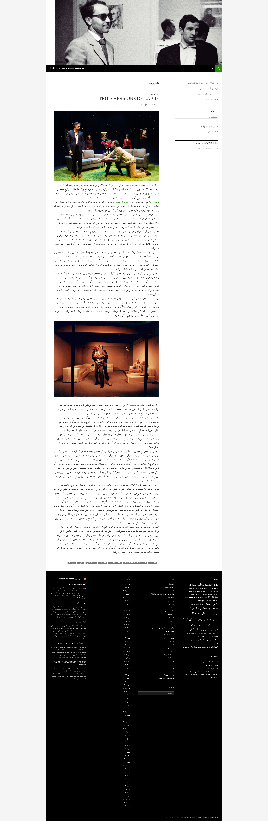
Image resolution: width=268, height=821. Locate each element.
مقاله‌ (172, 668)
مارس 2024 (127, 635)
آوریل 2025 (127, 604)
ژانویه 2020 (127, 779)
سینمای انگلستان (212, 620)
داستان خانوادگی (169, 631)
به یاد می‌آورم (170, 608)
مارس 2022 (127, 702)
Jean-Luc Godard (196, 592)
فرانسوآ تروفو (192, 634)
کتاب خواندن (206, 647)
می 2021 (127, 735)
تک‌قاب (172, 625)
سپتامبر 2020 (126, 762)
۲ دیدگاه (142, 105)
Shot (172, 591)
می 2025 (127, 601)
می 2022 (127, 695)
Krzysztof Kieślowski (202, 595)
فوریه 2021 (127, 746)
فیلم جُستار (171, 648)
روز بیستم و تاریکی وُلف (79, 603)
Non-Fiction (213, 597)
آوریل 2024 (127, 631)
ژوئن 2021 (127, 732)
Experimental (169, 588)
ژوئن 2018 (127, 803)
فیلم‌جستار (215, 637)
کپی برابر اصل (185, 647)
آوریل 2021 (127, 739)
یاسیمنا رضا (154, 202)
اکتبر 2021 (127, 719)
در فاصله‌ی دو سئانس (168, 635)
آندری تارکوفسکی (193, 597)
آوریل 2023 (127, 668)
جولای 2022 (126, 688)
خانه (212, 68)
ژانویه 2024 (127, 638)
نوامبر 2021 (127, 715)
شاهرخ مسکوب (214, 630)
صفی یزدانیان (203, 630)
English (171, 584)
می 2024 (127, 628)
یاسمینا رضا (72, 563)
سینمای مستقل (199, 625)
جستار (192, 604)
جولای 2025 (126, 598)
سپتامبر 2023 (126, 651)
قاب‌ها (172, 651)
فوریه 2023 (127, 675)
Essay (201, 589)
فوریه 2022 (127, 705)
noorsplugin (214, 817)
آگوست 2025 (126, 594)
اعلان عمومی (170, 604)
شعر (209, 630)
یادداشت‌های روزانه (169, 675)
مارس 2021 (127, 742)
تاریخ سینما (201, 601)
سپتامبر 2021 (126, 722)
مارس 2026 (127, 584)
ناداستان (198, 637)
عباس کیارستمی (192, 629)
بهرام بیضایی (208, 600)
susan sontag (204, 597)
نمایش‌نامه (81, 563)
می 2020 (127, 769)
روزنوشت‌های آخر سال (168, 638)
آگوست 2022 (126, 685)
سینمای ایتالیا (202, 620)
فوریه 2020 (127, 776)
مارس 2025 (127, 608)
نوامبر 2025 (127, 588)
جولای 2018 (126, 799)
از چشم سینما (170, 601)
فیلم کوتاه (185, 633)
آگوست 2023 (126, 655)
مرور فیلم (171, 665)
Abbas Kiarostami (207, 585)
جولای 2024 (126, 621)
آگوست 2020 (126, 766)
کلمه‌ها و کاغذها (153, 95)
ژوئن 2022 (127, 692)
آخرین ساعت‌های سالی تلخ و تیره (77, 584)
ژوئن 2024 (127, 625)
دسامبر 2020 (126, 752)
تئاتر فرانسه (103, 563)
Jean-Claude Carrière (211, 592)
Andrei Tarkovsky (211, 589)
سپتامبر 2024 (126, 614)
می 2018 (127, 806)
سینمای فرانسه (210, 625)
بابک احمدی (214, 600)
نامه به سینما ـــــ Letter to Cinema (67, 68)
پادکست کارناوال (169, 611)
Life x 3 (153, 563)
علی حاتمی (214, 634)
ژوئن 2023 (127, 662)
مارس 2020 (127, 772)
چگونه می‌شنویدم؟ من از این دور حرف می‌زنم (162, 628)
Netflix (192, 595)
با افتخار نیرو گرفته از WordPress (175, 817)
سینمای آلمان (214, 614)
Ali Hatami (192, 585)
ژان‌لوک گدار (214, 647)
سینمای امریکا (200, 614)
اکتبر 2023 (127, 648)
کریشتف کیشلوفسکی (196, 647)
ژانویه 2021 (127, 749)
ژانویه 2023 (127, 678)
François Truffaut (192, 589)
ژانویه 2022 (127, 709)
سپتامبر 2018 (126, 793)
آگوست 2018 (126, 796)
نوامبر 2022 (127, 682)
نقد (173, 672)
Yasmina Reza (115, 563)
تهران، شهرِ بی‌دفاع (81, 622)
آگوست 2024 (126, 618)
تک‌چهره (171, 621)
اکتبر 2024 (127, 611)
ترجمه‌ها (171, 618)
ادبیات (186, 597)
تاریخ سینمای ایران (208, 604)
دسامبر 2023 (126, 641)
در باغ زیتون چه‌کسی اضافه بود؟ (204, 608)
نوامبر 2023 (127, 645)
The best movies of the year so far (162, 594)
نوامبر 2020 (127, 756)
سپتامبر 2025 (126, 591)
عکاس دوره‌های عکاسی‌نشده (204, 633)
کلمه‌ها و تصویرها (169, 655)
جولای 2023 (126, 658)
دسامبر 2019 (126, 782)
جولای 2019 (126, 789)
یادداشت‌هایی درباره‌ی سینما (166, 678)
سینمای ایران (189, 620)
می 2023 (127, 665)
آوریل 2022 (127, 698)
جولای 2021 (126, 729)
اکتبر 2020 (127, 759)
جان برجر (196, 604)
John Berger (214, 594)
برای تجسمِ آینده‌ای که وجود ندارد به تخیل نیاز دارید (72, 643)
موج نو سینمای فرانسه (206, 636)
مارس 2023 (127, 672)
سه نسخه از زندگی (123, 202)
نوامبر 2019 (127, 786)
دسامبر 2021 (126, 712)
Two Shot (170, 598)
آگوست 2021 (126, 725)
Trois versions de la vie (129, 99)
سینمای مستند (191, 625)
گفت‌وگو (171, 662)
